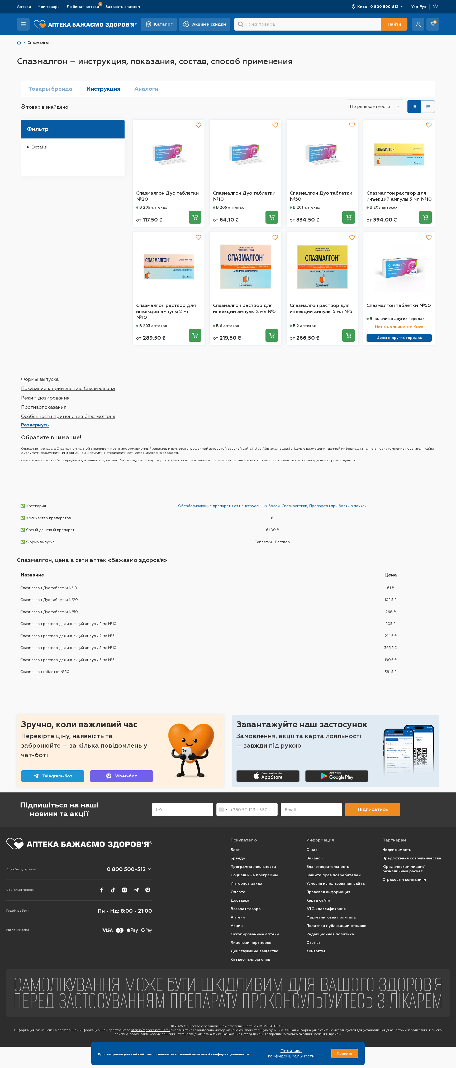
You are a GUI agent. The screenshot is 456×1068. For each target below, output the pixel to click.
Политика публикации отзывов (336, 925)
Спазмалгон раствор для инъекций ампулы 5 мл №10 (399, 196)
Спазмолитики (294, 506)
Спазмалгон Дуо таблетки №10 (244, 196)
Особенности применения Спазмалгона (68, 416)
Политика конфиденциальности (291, 1053)
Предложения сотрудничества (411, 858)
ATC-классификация (326, 909)
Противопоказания (43, 407)
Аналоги (146, 88)
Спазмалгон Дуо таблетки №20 (167, 196)
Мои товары (48, 6)
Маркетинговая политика (331, 917)
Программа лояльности (253, 866)
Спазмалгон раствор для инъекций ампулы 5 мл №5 (321, 308)
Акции (237, 925)
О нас (311, 850)
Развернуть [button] (35, 425)
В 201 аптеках (306, 207)
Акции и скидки (209, 24)
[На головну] (79, 844)
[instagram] (124, 890)
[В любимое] (198, 125)
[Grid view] (414, 106)
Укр (414, 6)
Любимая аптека (83, 6)
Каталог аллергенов (250, 959)
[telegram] (136, 890)
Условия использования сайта (335, 883)
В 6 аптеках (227, 326)
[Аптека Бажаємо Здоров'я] (19, 42)
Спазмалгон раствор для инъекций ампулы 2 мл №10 (166, 311)
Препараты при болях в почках (338, 506)
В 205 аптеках (153, 207)
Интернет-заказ (246, 883)
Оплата (238, 892)
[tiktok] (113, 890)
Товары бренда (50, 88)
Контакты (315, 951)
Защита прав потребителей (333, 875)
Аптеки (24, 6)
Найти (394, 24)
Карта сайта (318, 900)
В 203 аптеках (153, 326)
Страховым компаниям (404, 879)
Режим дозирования (45, 398)
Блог (235, 850)
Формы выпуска (40, 379)
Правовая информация (328, 892)
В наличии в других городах (397, 318)
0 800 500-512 (384, 6)
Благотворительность (327, 866)
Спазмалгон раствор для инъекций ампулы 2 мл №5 (244, 308)
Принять (345, 1053)
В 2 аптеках (304, 326)
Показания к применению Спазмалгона (68, 388)
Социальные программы (254, 875)
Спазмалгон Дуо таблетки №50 (321, 196)
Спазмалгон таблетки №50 (399, 305)
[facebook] (101, 890)
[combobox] (223, 809)
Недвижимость (396, 850)
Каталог (163, 24)
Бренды (238, 858)
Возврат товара (246, 909)
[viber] (148, 890)
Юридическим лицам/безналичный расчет (403, 869)
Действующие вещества (254, 951)
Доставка (240, 900)
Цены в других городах (399, 337)
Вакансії (314, 858)
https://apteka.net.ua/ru (150, 1030)
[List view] (428, 106)
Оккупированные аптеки (255, 934)
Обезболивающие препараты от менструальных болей (229, 506)
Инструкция (103, 88)
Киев (362, 6)
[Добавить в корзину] (195, 217)
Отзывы (313, 942)
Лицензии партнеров (251, 942)
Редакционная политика (330, 934)
